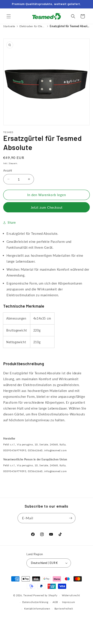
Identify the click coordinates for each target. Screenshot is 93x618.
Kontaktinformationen (37, 608)
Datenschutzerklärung (35, 602)
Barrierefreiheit (64, 608)
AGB (55, 602)
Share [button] (12, 222)
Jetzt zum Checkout (47, 207)
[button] (8, 16)
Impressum (68, 602)
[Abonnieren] (70, 518)
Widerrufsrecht (71, 595)
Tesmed (27, 595)
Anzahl (7, 170)
